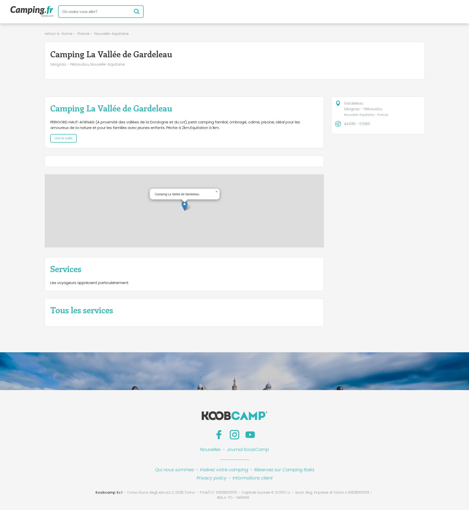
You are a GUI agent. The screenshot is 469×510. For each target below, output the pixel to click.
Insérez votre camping (224, 470)
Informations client (253, 478)
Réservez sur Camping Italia (284, 470)
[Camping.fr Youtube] (250, 435)
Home (67, 33)
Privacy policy (211, 478)
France (83, 33)
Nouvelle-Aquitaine (111, 33)
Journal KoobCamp (248, 449)
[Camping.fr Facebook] (219, 435)
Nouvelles (210, 449)
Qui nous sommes (174, 470)
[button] (184, 206)
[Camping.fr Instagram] (234, 435)
